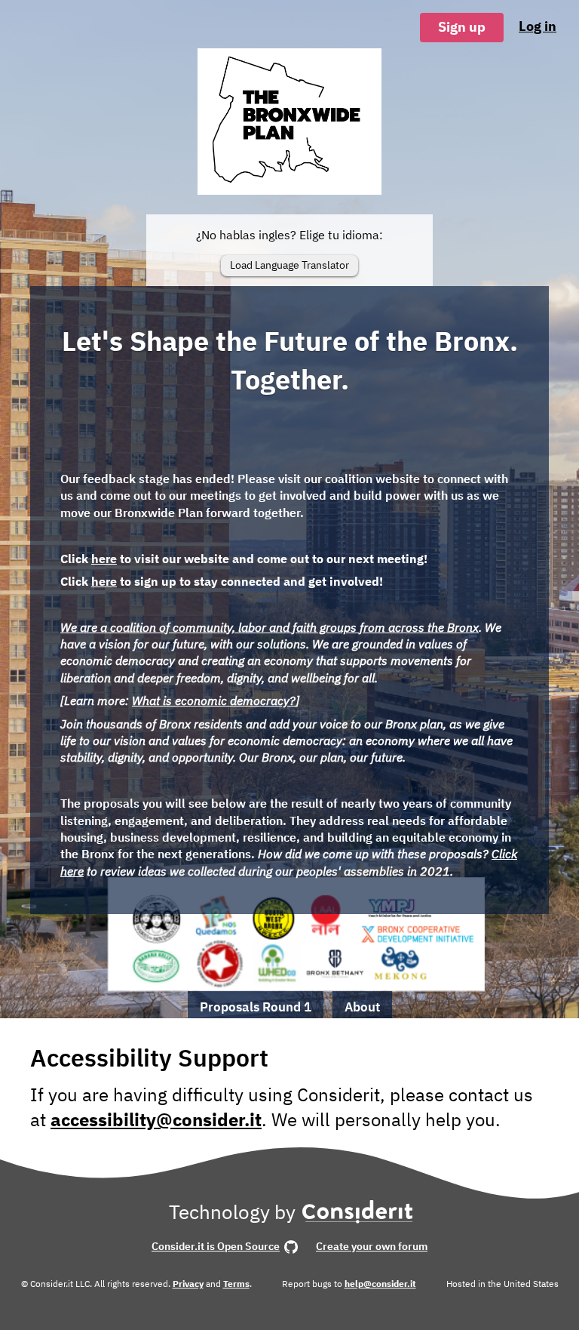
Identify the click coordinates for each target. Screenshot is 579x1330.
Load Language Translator (289, 265)
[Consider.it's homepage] (357, 1216)
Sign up (462, 26)
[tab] (255, 1005)
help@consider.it (380, 1283)
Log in (537, 26)
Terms (236, 1283)
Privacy (188, 1283)
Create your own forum (371, 1246)
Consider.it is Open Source (216, 1246)
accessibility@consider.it (156, 1119)
